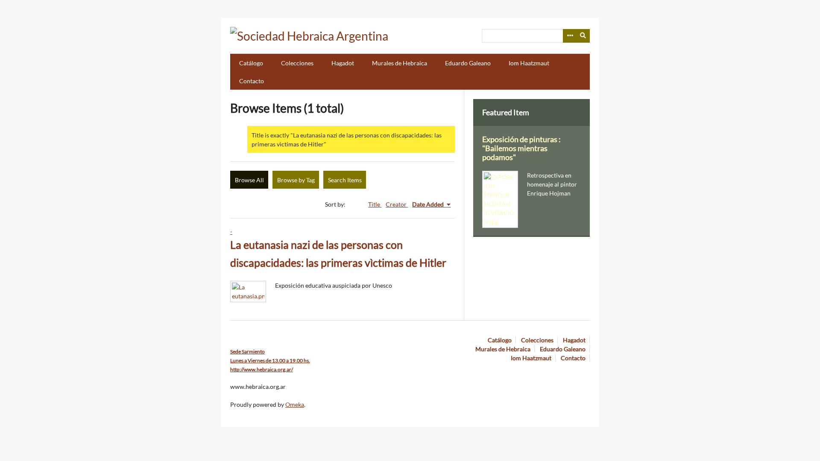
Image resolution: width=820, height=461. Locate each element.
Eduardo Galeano (468, 63)
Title (374, 204)
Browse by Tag (296, 180)
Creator (397, 204)
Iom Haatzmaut (529, 63)
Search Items (345, 180)
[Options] (570, 36)
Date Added (428, 204)
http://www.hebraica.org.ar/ (261, 369)
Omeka (294, 404)
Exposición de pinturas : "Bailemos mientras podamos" (521, 148)
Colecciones (297, 63)
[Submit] (583, 36)
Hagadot (342, 63)
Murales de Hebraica (399, 63)
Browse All (249, 180)
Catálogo (251, 63)
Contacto (251, 81)
